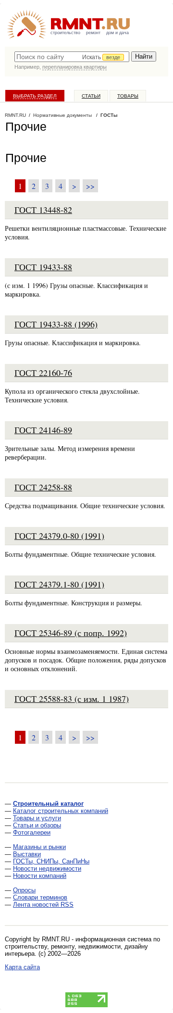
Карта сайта (22, 967)
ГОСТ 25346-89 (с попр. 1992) (70, 632)
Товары (127, 96)
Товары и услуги (37, 818)
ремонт (93, 32)
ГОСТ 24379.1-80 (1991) (59, 584)
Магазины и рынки (39, 846)
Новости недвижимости (47, 868)
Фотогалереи (31, 832)
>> (90, 186)
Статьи (91, 96)
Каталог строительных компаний (60, 810)
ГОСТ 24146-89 (43, 430)
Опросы (24, 890)
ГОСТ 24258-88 (43, 487)
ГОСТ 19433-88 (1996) (56, 324)
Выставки (27, 854)
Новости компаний (39, 875)
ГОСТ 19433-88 (43, 267)
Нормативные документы (62, 115)
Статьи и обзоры (37, 825)
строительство (65, 32)
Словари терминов (40, 897)
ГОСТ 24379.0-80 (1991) (59, 535)
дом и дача (117, 32)
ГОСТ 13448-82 (43, 209)
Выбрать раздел (35, 96)
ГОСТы (109, 115)
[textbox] (71, 56)
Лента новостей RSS (43, 904)
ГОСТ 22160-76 (43, 372)
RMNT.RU (15, 115)
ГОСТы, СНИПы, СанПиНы (51, 861)
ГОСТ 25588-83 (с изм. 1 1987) (71, 698)
